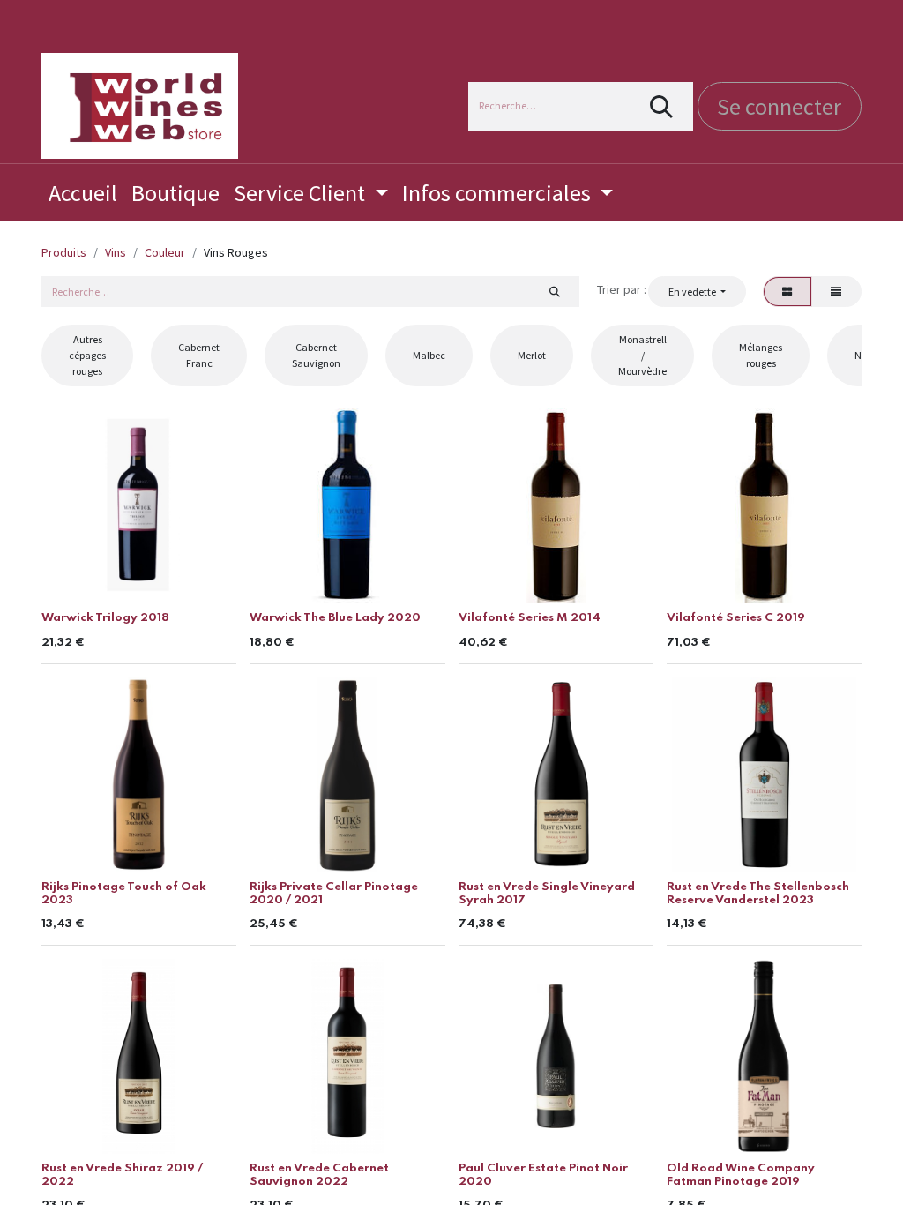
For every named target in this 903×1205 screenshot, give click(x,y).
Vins (115, 252)
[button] (696, 291)
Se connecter (779, 106)
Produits (63, 252)
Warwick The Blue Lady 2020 (335, 618)
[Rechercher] (662, 106)
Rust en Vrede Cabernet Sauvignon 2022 (319, 1174)
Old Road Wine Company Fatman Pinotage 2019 (741, 1174)
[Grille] (787, 291)
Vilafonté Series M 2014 (530, 618)
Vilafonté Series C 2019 (736, 618)
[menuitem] (82, 192)
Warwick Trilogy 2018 (105, 618)
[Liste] (836, 291)
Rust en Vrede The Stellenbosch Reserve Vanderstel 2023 (758, 893)
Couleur (165, 252)
